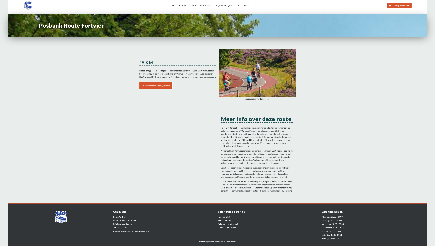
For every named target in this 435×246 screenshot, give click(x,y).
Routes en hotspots (202, 5)
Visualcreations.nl (228, 241)
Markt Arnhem (179, 5)
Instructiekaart (245, 5)
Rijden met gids (224, 5)
